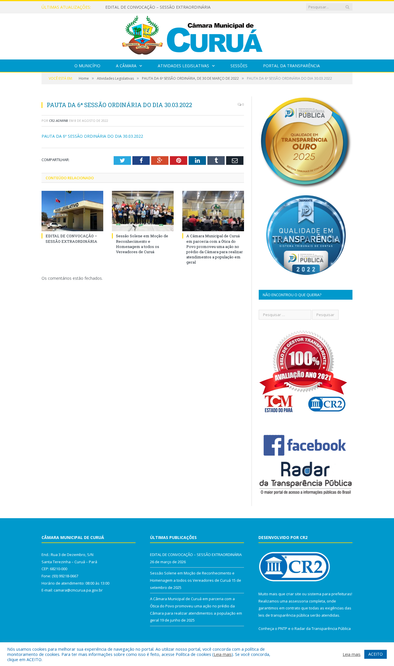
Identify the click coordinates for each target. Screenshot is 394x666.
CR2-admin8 (58, 120)
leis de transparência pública (283, 615)
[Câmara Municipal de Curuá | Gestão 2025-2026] (197, 35)
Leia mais (223, 654)
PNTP (282, 628)
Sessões (238, 65)
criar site (293, 593)
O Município (87, 65)
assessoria (298, 601)
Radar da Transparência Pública (322, 628)
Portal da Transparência (291, 65)
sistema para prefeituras (329, 593)
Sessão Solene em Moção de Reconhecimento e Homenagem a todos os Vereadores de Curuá (142, 243)
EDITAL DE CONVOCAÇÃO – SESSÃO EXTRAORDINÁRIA (158, 7)
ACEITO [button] (375, 654)
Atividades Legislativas (183, 65)
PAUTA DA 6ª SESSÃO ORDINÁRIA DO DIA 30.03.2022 (92, 136)
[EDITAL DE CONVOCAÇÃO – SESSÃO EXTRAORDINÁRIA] (72, 211)
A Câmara (126, 65)
